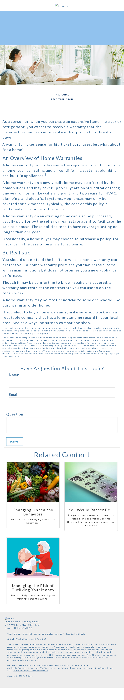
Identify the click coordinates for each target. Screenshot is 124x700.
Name (14, 375)
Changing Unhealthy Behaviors (33, 512)
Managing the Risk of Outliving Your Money (33, 587)
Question (14, 414)
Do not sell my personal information (30, 671)
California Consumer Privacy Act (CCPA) (27, 668)
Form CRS (41, 639)
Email (14, 394)
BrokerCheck (77, 634)
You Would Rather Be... (91, 510)
